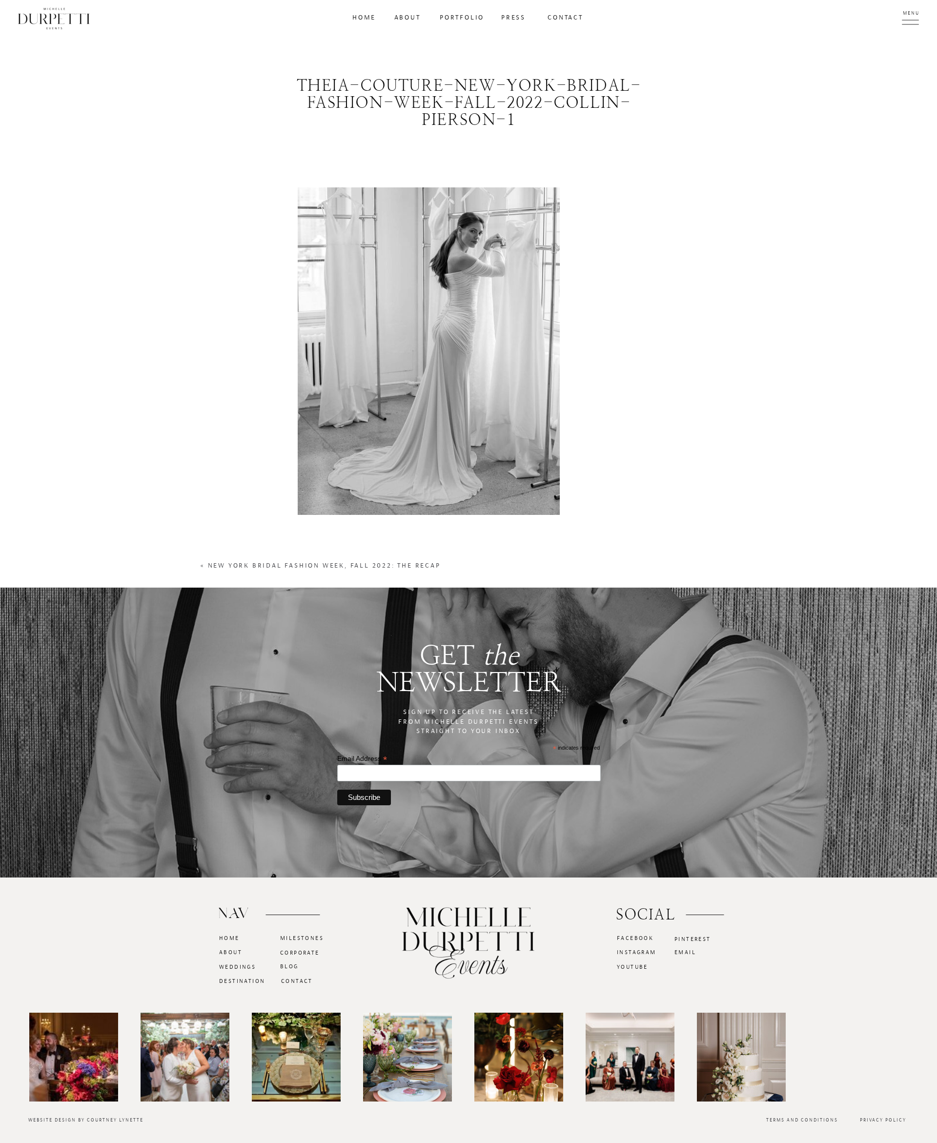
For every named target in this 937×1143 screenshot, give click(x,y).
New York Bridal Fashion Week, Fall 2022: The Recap (324, 565)
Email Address (362, 758)
